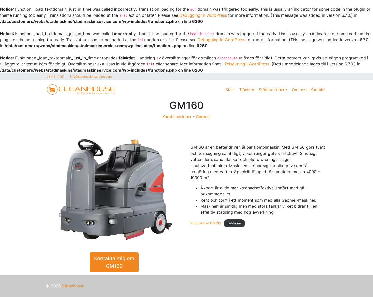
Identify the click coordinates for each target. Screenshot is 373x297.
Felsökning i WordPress (247, 64)
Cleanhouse (73, 285)
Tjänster (247, 89)
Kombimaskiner (177, 116)
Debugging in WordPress (203, 15)
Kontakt (317, 89)
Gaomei (203, 116)
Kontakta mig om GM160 (114, 262)
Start (230, 89)
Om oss (299, 89)
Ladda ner (234, 223)
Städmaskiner (272, 89)
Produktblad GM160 (205, 223)
